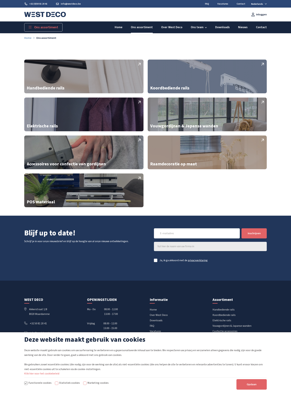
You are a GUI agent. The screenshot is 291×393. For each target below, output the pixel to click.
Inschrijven (254, 233)
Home (153, 309)
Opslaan (251, 384)
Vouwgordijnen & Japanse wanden (232, 326)
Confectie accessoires (225, 331)
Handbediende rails (224, 309)
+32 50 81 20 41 (38, 323)
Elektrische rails (222, 320)
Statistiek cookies (69, 383)
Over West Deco (159, 315)
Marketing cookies (98, 383)
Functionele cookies (40, 383)
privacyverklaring (198, 260)
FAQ (152, 326)
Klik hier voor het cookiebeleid (41, 373)
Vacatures (155, 331)
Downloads (156, 320)
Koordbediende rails (224, 315)
